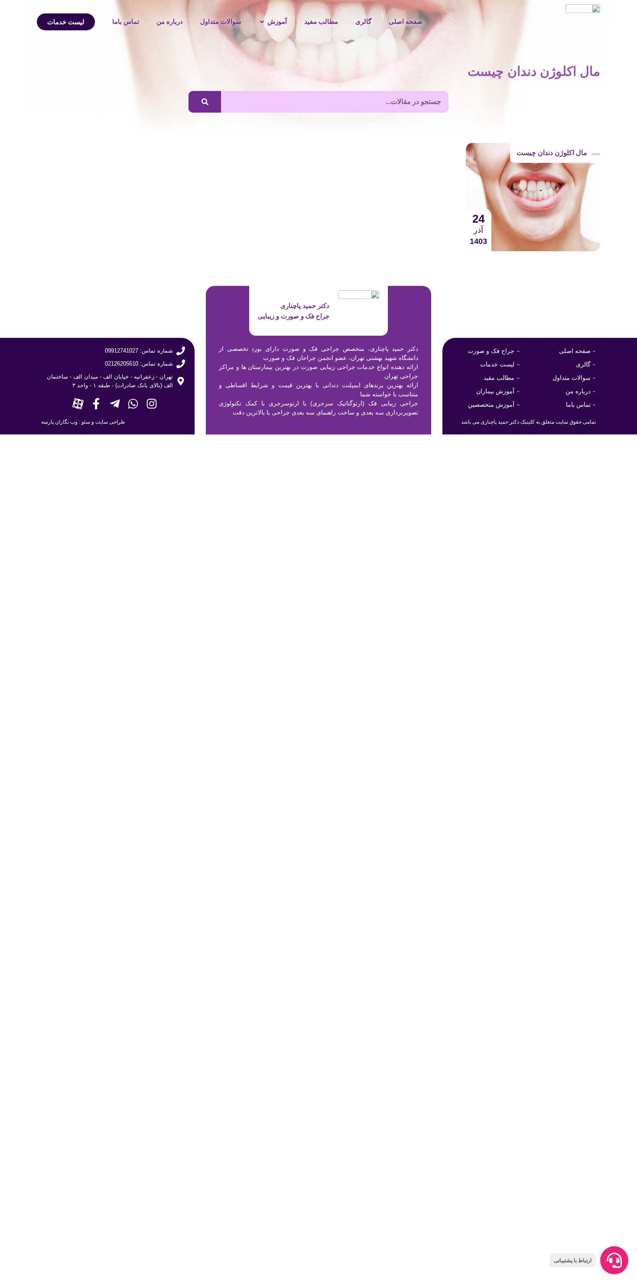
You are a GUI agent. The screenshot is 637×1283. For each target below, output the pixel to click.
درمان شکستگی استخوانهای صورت (543, 1050)
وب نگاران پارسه (59, 422)
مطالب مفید (321, 21)
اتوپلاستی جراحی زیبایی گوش (268, 1126)
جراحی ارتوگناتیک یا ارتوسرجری (406, 1126)
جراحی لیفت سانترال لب (418, 1025)
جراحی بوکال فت (430, 1050)
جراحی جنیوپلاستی (428, 1076)
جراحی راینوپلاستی (144, 1050)
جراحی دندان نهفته (286, 1076)
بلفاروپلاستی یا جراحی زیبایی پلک (262, 1101)
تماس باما (125, 21)
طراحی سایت (110, 422)
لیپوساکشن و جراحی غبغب (131, 1025)
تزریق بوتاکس (152, 1076)
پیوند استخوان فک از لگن (560, 1101)
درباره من (169, 21)
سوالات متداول (220, 21)
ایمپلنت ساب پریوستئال (137, 1101)
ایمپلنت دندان (578, 1126)
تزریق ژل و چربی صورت (134, 1126)
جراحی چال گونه (573, 1025)
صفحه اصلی (405, 21)
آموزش (277, 21)
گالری (363, 21)
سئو (85, 422)
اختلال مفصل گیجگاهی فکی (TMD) (542, 1076)
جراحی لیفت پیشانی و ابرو (273, 1025)
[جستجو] (204, 102)
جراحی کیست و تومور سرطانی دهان (256, 1050)
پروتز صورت (438, 1101)
